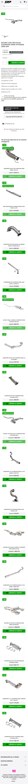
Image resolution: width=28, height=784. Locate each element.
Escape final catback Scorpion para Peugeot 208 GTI (14, 320)
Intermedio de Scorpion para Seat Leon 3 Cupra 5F (14, 282)
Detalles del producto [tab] (13, 112)
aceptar (13, 781)
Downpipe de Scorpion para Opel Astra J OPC (14, 510)
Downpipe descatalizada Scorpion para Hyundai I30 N (14, 245)
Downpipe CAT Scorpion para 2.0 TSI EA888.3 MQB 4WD (14, 585)
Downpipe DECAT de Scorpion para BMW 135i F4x (14, 169)
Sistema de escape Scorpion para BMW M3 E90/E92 (14, 623)
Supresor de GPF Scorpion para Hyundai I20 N (14, 737)
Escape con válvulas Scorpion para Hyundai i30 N (14, 434)
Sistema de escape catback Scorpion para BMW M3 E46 (14, 548)
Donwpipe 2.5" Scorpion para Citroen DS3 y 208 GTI (14, 699)
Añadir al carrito (16, 63)
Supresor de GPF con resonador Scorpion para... (14, 661)
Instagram (14, 771)
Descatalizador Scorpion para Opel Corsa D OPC (14, 207)
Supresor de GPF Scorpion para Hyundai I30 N (14, 396)
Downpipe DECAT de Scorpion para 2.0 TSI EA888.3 (14, 358)
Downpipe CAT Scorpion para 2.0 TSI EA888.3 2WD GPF (14, 472)
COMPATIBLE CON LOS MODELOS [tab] (11, 108)
